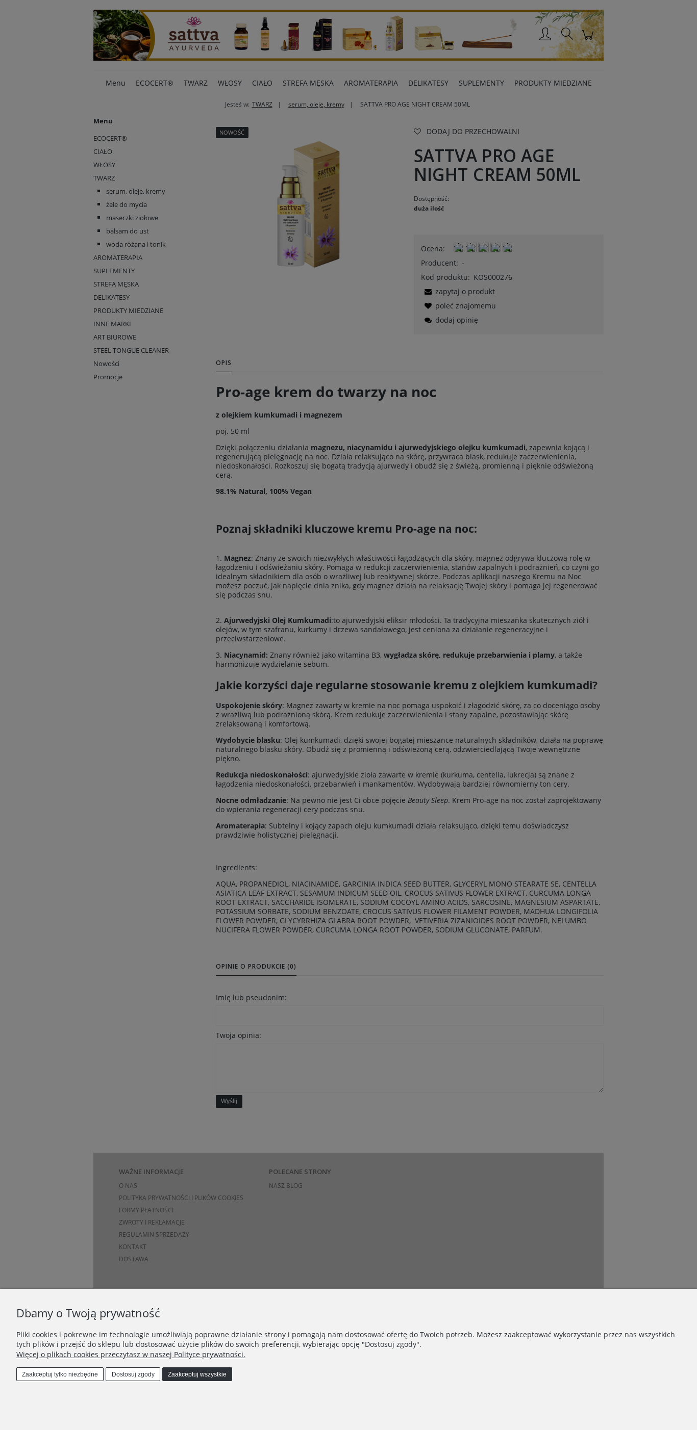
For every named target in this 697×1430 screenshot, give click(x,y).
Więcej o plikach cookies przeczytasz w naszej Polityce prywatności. (130, 1354)
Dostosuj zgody (133, 1374)
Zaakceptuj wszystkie (197, 1374)
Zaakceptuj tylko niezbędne (60, 1374)
